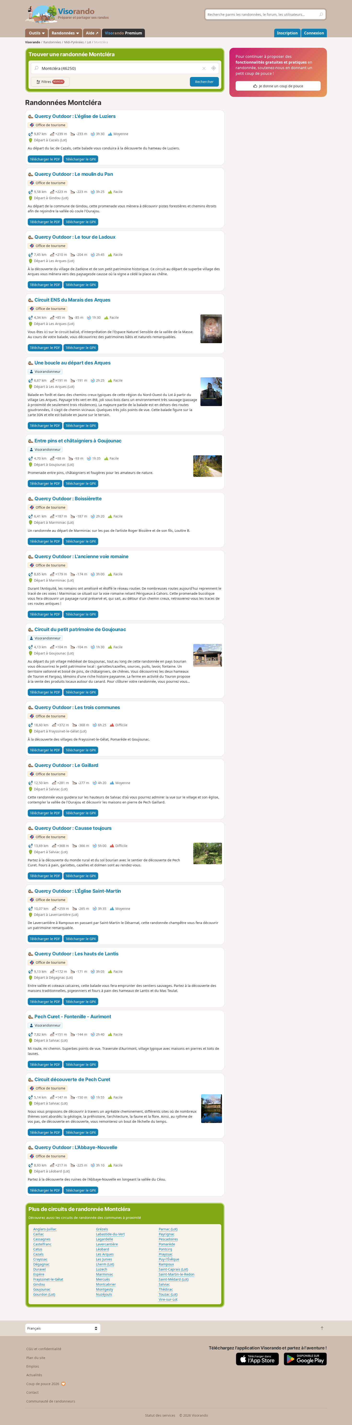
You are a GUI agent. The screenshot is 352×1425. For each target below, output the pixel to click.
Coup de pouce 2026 (42, 1383)
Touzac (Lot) (168, 1294)
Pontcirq (165, 1249)
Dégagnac (41, 1264)
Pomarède (167, 1244)
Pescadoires (168, 1239)
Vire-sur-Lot (168, 1299)
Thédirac (166, 1289)
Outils (34, 33)
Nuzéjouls (104, 1294)
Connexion (314, 33)
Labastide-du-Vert (110, 1234)
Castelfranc (42, 1244)
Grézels (102, 1229)
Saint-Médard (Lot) (173, 1279)
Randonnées (64, 33)
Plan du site (35, 1357)
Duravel (39, 1269)
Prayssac (166, 1254)
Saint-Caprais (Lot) (173, 1269)
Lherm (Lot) (105, 1264)
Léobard (102, 1249)
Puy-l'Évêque (169, 1259)
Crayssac (40, 1259)
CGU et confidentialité (43, 1349)
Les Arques (105, 1254)
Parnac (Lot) (168, 1229)
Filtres (51, 81)
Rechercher (204, 81)
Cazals (38, 1254)
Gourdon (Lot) (44, 1294)
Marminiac (104, 1274)
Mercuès (103, 1279)
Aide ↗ (92, 33)
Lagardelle (104, 1239)
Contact (32, 1392)
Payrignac (167, 1234)
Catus (37, 1249)
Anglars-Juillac (45, 1229)
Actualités (34, 1375)
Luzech (101, 1269)
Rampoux (166, 1264)
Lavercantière (107, 1244)
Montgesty (104, 1289)
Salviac (164, 1284)
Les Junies (104, 1259)
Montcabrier (106, 1284)
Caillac (38, 1234)
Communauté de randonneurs (50, 1401)
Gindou (39, 1284)
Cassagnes (42, 1239)
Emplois (32, 1366)
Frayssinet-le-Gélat (48, 1279)
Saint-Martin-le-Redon (176, 1274)
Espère (38, 1274)
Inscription (287, 33)
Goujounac (42, 1289)
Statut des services (160, 1415)
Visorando (32, 42)
